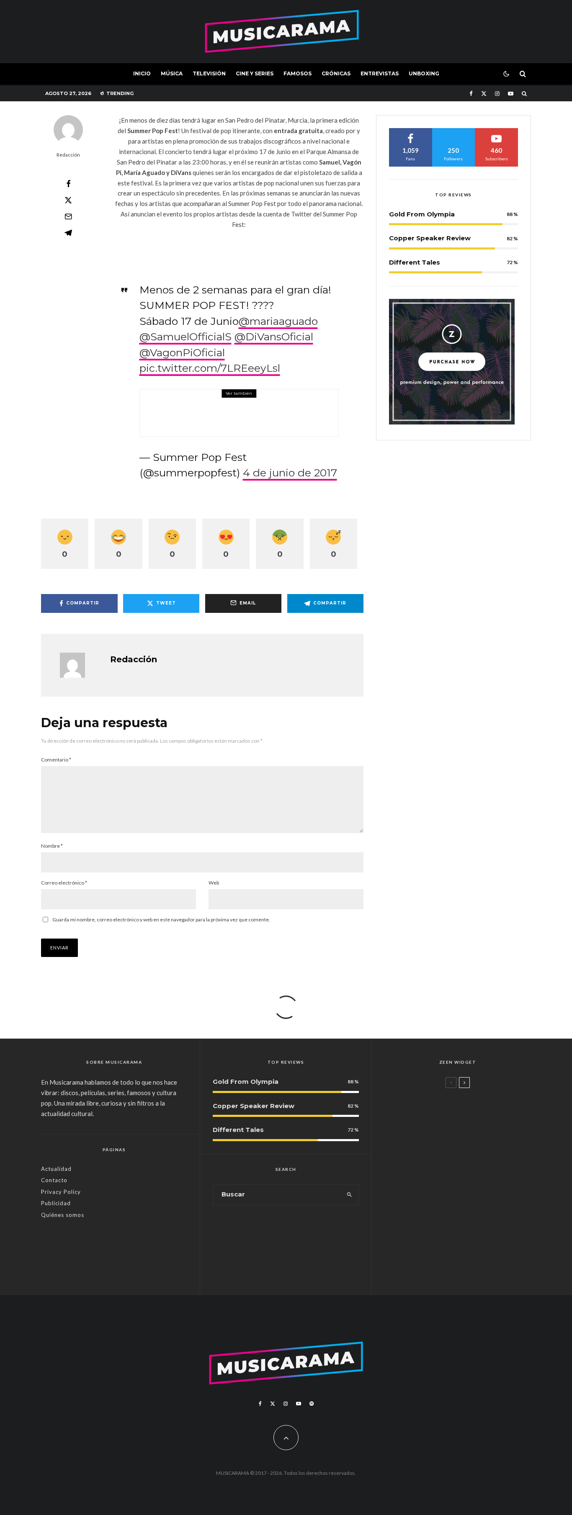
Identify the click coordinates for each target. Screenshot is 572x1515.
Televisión (209, 73)
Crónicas (336, 73)
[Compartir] (68, 184)
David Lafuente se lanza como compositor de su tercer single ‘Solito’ (472, 1216)
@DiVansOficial (273, 336)
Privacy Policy (61, 1191)
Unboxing (424, 73)
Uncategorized (437, 1096)
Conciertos (211, 401)
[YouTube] (511, 93)
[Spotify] (311, 1403)
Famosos (297, 73)
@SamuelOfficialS (185, 336)
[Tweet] (68, 200)
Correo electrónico (64, 883)
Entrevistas (380, 73)
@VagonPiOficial (182, 352)
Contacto (54, 1180)
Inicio (142, 73)
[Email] (68, 216)
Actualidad (56, 1168)
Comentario (56, 759)
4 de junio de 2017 (290, 472)
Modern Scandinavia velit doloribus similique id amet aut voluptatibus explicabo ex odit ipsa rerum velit (472, 1118)
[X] (484, 93)
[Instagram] (497, 93)
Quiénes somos (62, 1214)
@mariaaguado (278, 321)
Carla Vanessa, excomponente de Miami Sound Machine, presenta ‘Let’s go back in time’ (473, 1263)
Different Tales (414, 262)
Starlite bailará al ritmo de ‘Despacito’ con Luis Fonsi (256, 418)
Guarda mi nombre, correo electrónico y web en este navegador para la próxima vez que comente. (161, 919)
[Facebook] (471, 93)
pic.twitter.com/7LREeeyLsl (209, 368)
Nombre (52, 846)
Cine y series (254, 73)
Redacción (68, 155)
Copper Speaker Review (430, 238)
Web (214, 883)
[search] (349, 1195)
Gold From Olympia (422, 214)
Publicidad (56, 1203)
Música (172, 73)
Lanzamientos (437, 1197)
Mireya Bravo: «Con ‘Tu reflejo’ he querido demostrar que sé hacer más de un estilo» (471, 1169)
